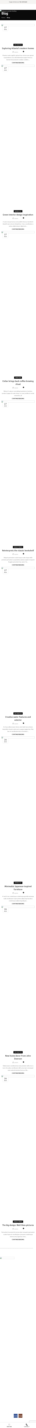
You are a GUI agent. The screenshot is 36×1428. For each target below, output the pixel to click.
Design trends (18, 547)
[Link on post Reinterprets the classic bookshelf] (18, 474)
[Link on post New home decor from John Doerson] (18, 979)
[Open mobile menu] (34, 7)
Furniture (18, 377)
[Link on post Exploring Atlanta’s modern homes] (18, 34)
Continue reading (18, 63)
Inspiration (18, 211)
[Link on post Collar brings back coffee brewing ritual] (18, 304)
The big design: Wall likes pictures (18, 1225)
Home (3, 17)
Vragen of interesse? (18, 2)
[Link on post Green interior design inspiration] (18, 138)
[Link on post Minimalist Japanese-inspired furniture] (18, 809)
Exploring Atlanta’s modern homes (18, 48)
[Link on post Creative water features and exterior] (18, 640)
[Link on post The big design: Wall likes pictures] (18, 1148)
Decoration (18, 44)
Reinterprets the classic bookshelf (18, 550)
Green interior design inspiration (18, 214)
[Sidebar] (2, 1420)
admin (16, 52)
